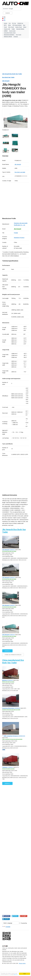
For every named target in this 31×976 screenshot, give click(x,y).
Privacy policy (22, 963)
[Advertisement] (15, 54)
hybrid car (20, 23)
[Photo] (15, 119)
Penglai (16, 232)
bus (24, 25)
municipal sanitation (9, 34)
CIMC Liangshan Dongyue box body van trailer (12, 739)
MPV (5, 25)
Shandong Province (19, 237)
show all (7, 650)
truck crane (12, 30)
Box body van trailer (20, 172)
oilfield (5, 30)
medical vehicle (8, 36)
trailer (13, 29)
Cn (4, 18)
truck (5, 27)
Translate (7, 926)
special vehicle (20, 29)
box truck (11, 27)
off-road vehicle (17, 25)
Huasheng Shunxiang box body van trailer (11, 709)
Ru (4, 20)
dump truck (18, 27)
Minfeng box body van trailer (8, 681)
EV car (14, 23)
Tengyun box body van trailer (8, 768)
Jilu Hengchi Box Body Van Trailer (12, 74)
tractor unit (7, 29)
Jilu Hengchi (5, 80)
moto (9, 25)
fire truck (18, 34)
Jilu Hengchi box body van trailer (9, 551)
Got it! (24, 973)
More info (15, 974)
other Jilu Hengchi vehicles (13, 654)
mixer (24, 27)
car (10, 23)
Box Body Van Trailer (8, 77)
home (5, 23)
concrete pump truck (9, 32)
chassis (16, 36)
